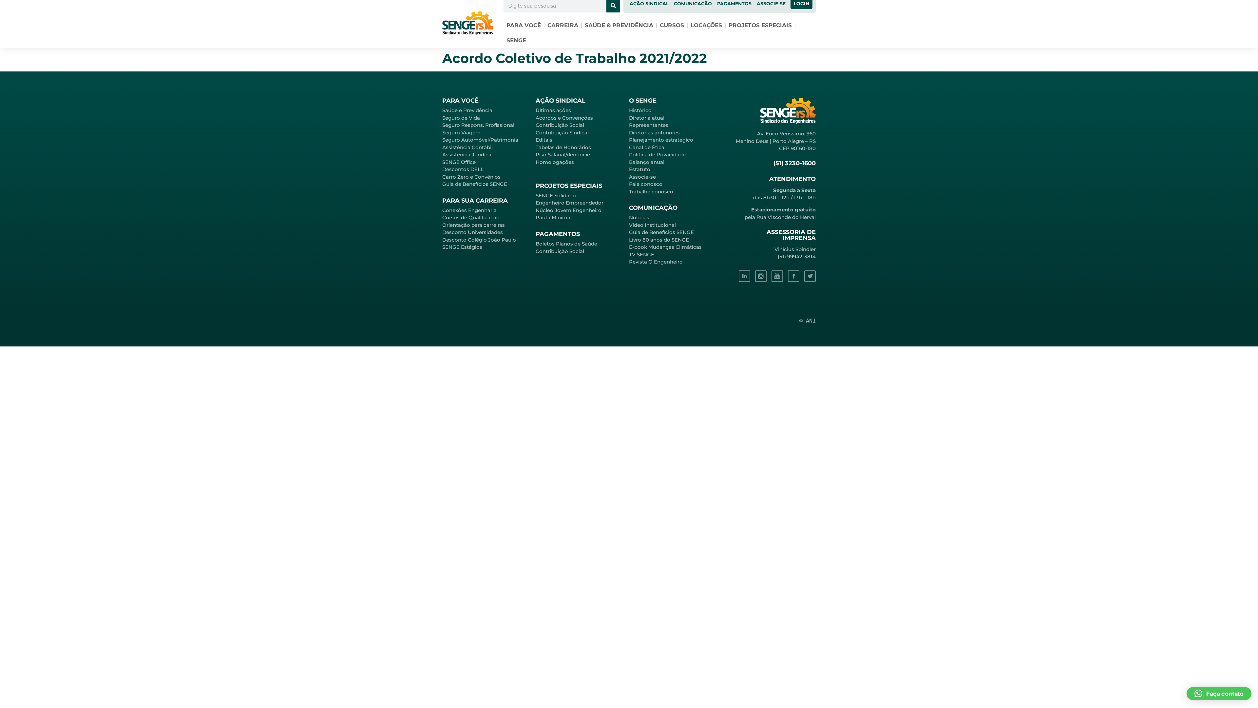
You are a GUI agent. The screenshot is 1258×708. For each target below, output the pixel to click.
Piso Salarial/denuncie (563, 154)
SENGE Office (459, 162)
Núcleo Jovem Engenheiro (568, 210)
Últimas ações (553, 110)
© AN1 (807, 320)
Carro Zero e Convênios (471, 177)
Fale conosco (645, 184)
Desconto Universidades (472, 232)
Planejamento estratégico (661, 140)
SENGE (516, 40)
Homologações (555, 162)
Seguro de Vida (461, 118)
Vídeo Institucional (652, 225)
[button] (1219, 693)
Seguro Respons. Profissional (478, 125)
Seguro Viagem (461, 132)
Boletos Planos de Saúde (566, 244)
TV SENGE (641, 254)
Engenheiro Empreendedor (569, 203)
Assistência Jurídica (466, 154)
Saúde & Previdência (619, 25)
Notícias (639, 217)
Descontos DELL (463, 169)
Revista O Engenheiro (656, 262)
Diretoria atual (646, 118)
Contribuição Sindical (562, 132)
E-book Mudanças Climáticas (665, 247)
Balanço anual (646, 162)
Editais (544, 140)
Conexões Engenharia (469, 210)
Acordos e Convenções (564, 118)
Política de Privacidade (657, 154)
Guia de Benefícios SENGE (474, 184)
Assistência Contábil (467, 147)
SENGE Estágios (462, 247)
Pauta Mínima (553, 217)
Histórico (640, 110)
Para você (523, 25)
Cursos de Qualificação (471, 217)
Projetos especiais (760, 25)
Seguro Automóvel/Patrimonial (481, 140)
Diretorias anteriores (654, 132)
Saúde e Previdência (467, 110)
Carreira (562, 25)
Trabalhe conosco (651, 191)
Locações (706, 25)
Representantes (648, 125)
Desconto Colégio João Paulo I (480, 240)
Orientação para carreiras (473, 225)
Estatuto (639, 169)
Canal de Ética (646, 147)
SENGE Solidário (556, 195)
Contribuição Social (560, 125)
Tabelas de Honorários (563, 147)
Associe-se (642, 177)
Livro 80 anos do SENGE (659, 240)
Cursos (672, 25)
